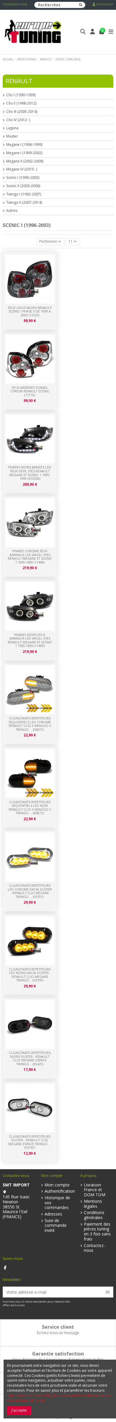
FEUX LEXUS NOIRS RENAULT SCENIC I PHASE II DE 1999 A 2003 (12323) (29, 311)
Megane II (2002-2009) (24, 161)
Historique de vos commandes (57, 1202)
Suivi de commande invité (56, 1225)
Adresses (53, 1214)
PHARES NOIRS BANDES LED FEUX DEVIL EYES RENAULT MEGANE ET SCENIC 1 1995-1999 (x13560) (29, 473)
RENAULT (19, 81)
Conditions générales (94, 1215)
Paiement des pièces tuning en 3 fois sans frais (97, 1232)
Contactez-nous (15, 4)
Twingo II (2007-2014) (24, 202)
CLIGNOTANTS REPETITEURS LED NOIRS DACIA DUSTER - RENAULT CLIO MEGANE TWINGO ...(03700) (30, 975)
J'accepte (19, 1410)
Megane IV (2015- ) (21, 169)
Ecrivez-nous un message (58, 1332)
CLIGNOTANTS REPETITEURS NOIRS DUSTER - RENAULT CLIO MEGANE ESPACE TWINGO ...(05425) (30, 1058)
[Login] (92, 32)
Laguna (12, 128)
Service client (58, 1327)
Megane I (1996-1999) (24, 144)
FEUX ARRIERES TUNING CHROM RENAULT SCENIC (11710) (29, 391)
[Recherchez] (80, 5)
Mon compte (57, 1185)
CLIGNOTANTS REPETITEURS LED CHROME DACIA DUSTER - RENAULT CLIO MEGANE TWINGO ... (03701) (30, 891)
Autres (11, 210)
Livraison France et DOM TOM (94, 1190)
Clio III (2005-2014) (21, 111)
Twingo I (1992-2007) (23, 194)
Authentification (60, 1191)
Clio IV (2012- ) (18, 120)
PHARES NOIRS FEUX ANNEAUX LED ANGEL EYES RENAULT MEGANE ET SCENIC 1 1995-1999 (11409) (30, 640)
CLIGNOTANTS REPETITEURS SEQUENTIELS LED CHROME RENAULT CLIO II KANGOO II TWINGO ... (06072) (30, 724)
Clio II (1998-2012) (21, 103)
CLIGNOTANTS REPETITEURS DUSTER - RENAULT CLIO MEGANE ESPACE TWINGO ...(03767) (29, 1142)
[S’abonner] (107, 1292)
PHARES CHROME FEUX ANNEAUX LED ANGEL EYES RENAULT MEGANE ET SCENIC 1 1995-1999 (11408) (30, 556)
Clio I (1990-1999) (20, 95)
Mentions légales (93, 1204)
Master (12, 136)
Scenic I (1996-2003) (22, 177)
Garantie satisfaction (58, 1353)
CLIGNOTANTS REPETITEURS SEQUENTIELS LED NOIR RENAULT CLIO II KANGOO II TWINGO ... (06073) (30, 807)
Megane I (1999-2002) (24, 153)
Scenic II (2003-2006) (23, 186)
